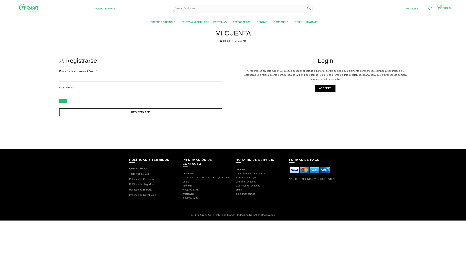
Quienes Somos (138, 168)
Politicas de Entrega (140, 189)
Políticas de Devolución (142, 194)
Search (309, 8)
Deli (297, 22)
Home (226, 40)
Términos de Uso (139, 173)
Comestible (281, 22)
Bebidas (262, 22)
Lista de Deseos (430, 8)
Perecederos (241, 22)
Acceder (325, 88)
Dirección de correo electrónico (78, 71)
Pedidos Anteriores (104, 8)
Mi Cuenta (412, 8)
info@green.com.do (245, 194)
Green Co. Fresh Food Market (217, 214)
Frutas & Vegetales (194, 22)
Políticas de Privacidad (142, 179)
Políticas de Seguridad (142, 184)
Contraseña (66, 87)
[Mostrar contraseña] (63, 101)
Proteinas (220, 22)
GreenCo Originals (163, 22)
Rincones (312, 22)
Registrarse (140, 112)
